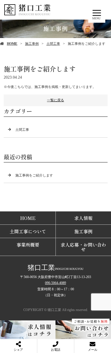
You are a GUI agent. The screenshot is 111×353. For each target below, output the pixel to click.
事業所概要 (28, 244)
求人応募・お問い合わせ (83, 247)
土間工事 (53, 44)
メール (92, 349)
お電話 (55, 349)
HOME (12, 44)
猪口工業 (41, 267)
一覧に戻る (55, 100)
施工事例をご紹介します (34, 175)
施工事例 (32, 44)
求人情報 (83, 218)
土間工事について (28, 231)
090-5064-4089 (55, 283)
